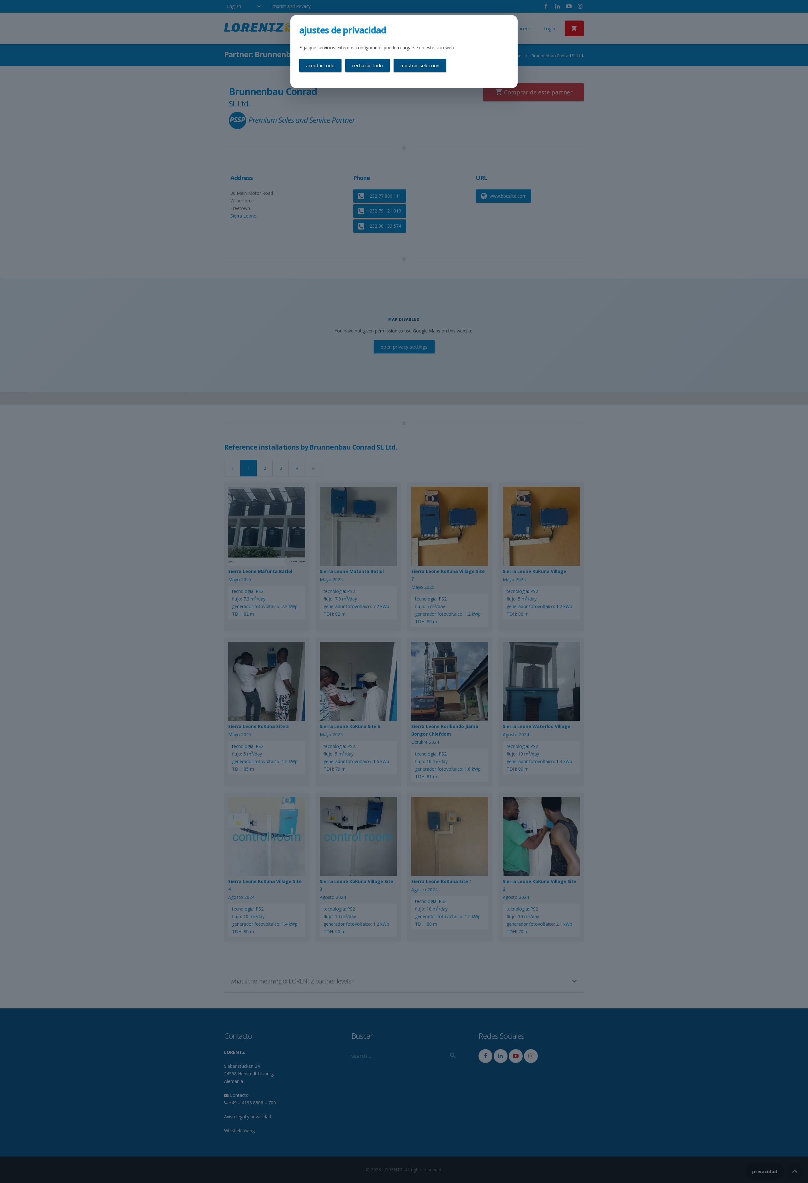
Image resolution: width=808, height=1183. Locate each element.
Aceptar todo (320, 65)
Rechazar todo (367, 65)
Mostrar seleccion (420, 65)
